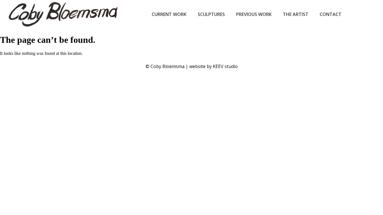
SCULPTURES (211, 14)
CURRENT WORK (169, 14)
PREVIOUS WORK (254, 14)
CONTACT (331, 14)
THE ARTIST (295, 14)
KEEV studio (225, 66)
